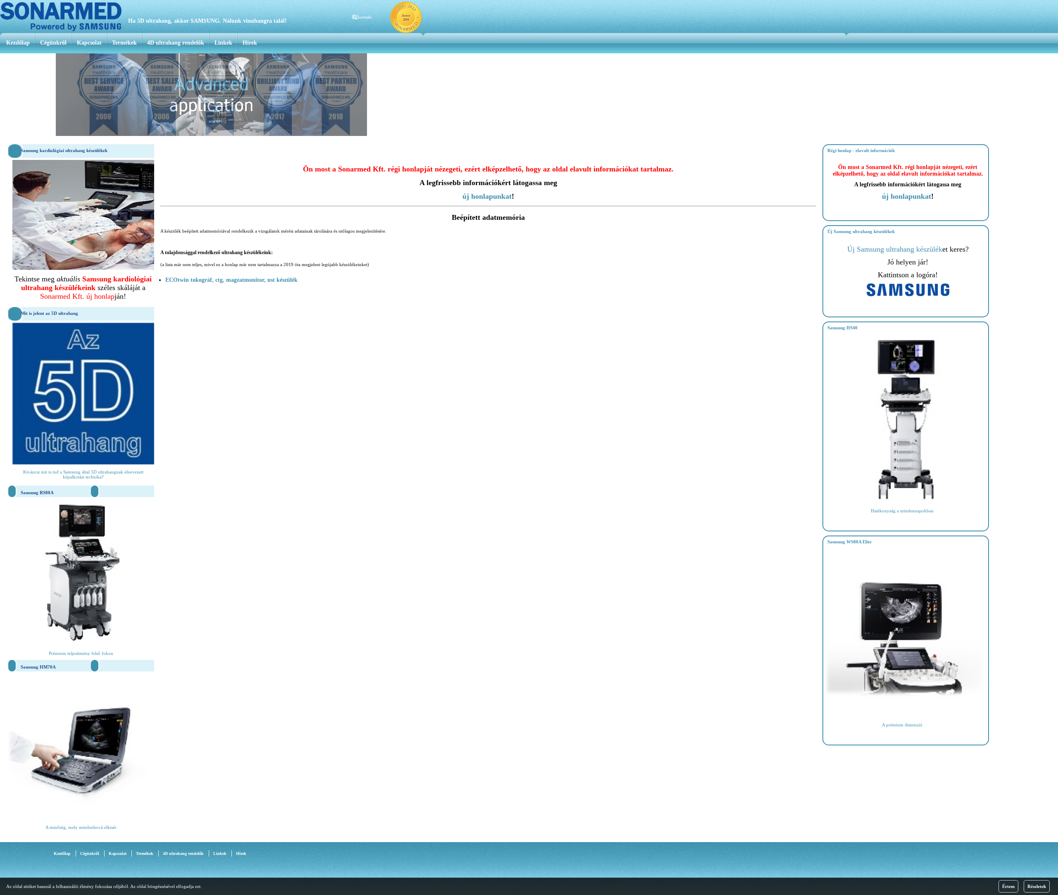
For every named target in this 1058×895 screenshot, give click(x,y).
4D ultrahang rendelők (175, 43)
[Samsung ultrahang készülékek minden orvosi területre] (908, 294)
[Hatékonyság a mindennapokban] (906, 500)
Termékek (124, 43)
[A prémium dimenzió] (906, 714)
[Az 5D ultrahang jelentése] (83, 462)
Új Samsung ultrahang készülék (894, 249)
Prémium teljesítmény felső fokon (81, 653)
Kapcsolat (89, 43)
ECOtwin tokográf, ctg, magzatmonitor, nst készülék (231, 280)
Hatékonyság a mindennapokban (902, 510)
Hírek (250, 43)
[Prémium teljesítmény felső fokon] (81, 643)
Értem (1008, 886)
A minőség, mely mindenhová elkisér (81, 827)
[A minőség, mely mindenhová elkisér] (81, 817)
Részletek (1036, 886)
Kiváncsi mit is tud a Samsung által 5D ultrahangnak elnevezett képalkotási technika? (83, 474)
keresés (365, 16)
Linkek (223, 43)
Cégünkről (53, 43)
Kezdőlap (18, 43)
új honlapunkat (487, 196)
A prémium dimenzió (902, 724)
